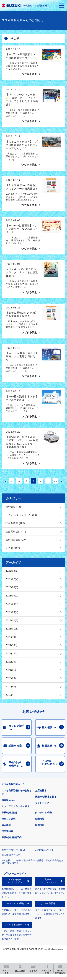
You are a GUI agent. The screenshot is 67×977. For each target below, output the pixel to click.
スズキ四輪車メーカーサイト (14, 881)
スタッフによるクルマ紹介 (15, 806)
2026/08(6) (12, 570)
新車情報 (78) (13, 506)
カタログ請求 (9, 818)
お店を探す (41, 790)
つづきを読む (29, 74)
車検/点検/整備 (9, 812)
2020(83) (11, 678)
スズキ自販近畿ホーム (13, 784)
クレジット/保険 (43, 812)
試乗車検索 (7, 831)
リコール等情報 (47, 903)
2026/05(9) (12, 595)
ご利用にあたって (44, 849)
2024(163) (11, 645)
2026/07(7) (12, 579)
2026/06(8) (12, 587)
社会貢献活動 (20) (16, 531)
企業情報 (39, 818)
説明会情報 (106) (15, 523)
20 (56, 480)
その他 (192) (13, 548)
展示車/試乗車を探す (46, 796)
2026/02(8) (12, 620)
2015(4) (10, 695)
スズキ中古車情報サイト (14, 924)
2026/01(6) (12, 628)
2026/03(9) (12, 612)
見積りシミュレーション (47, 881)
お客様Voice (8, 800)
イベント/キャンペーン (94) (21, 515)
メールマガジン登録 (14, 903)
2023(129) (11, 653)
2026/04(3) (12, 604)
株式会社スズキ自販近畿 (35, 5)
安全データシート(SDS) (14, 849)
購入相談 (6, 825)
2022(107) (11, 661)
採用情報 (39, 825)
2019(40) (11, 686)
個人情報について (11, 855)
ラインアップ (42, 803)
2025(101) (11, 637)
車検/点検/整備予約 (12, 837)
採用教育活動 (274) (16, 539)
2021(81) (11, 670)
